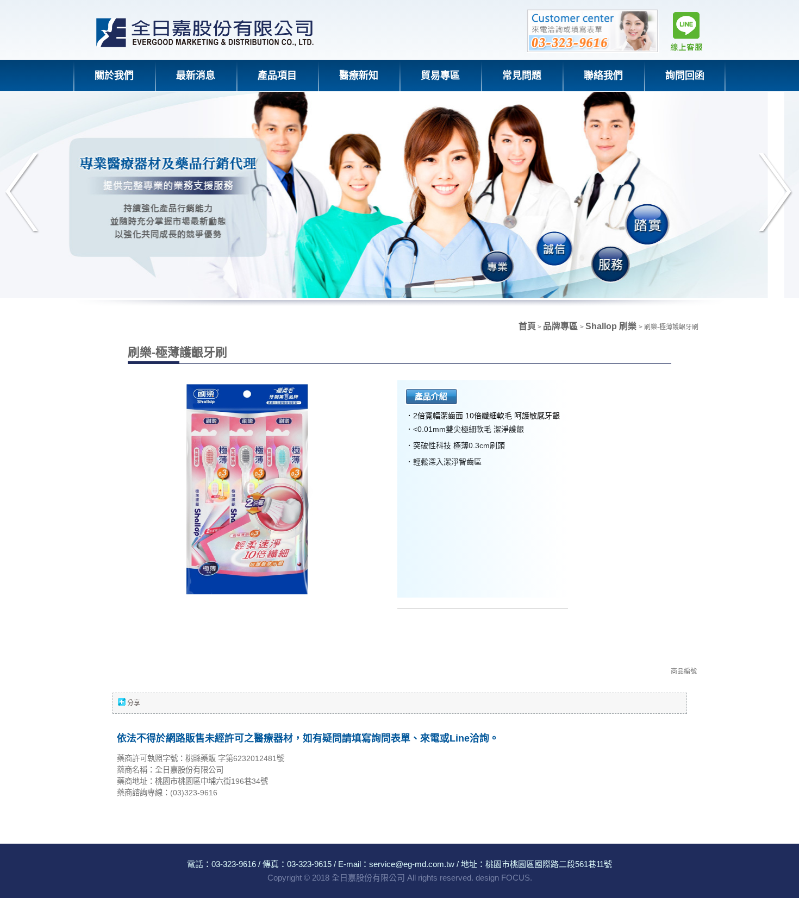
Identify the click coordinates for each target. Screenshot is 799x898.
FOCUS (515, 877)
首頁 (527, 326)
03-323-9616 (233, 864)
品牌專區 (561, 326)
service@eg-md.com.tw (411, 864)
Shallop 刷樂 (612, 326)
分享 (133, 703)
